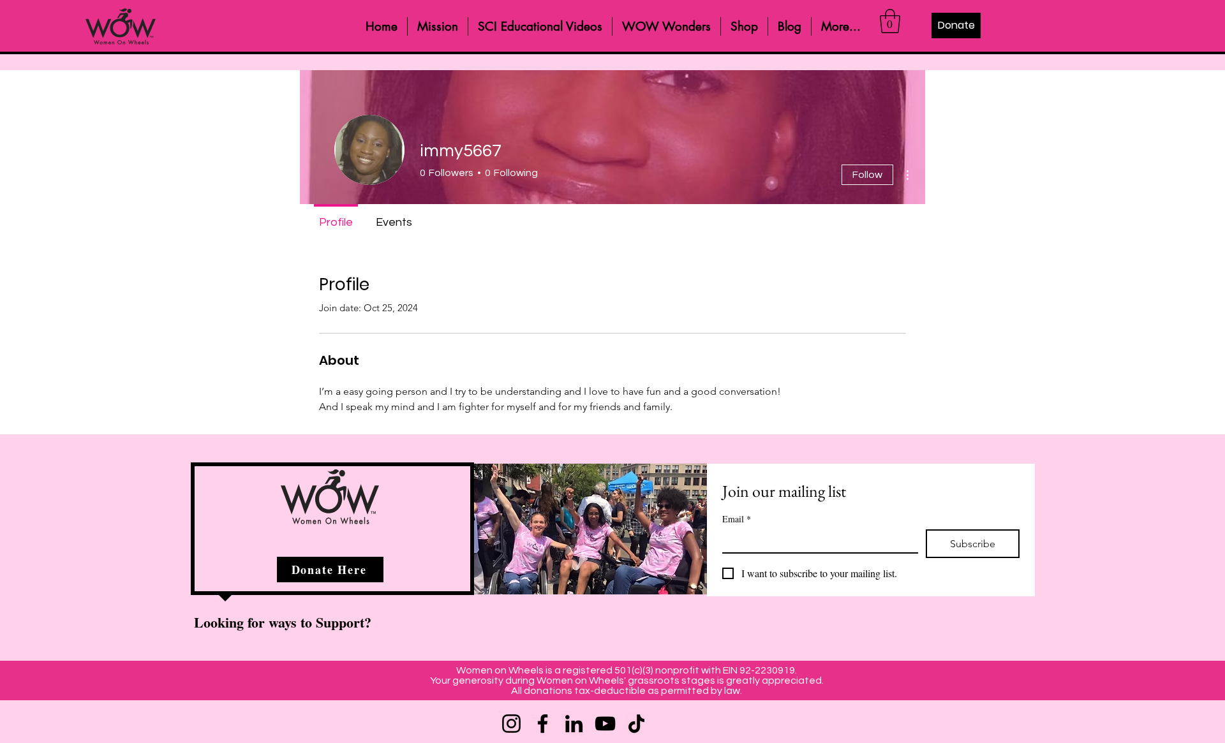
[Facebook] (542, 723)
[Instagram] (511, 723)
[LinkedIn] (573, 723)
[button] (890, 21)
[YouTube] (605, 723)
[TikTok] (636, 723)
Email (736, 518)
